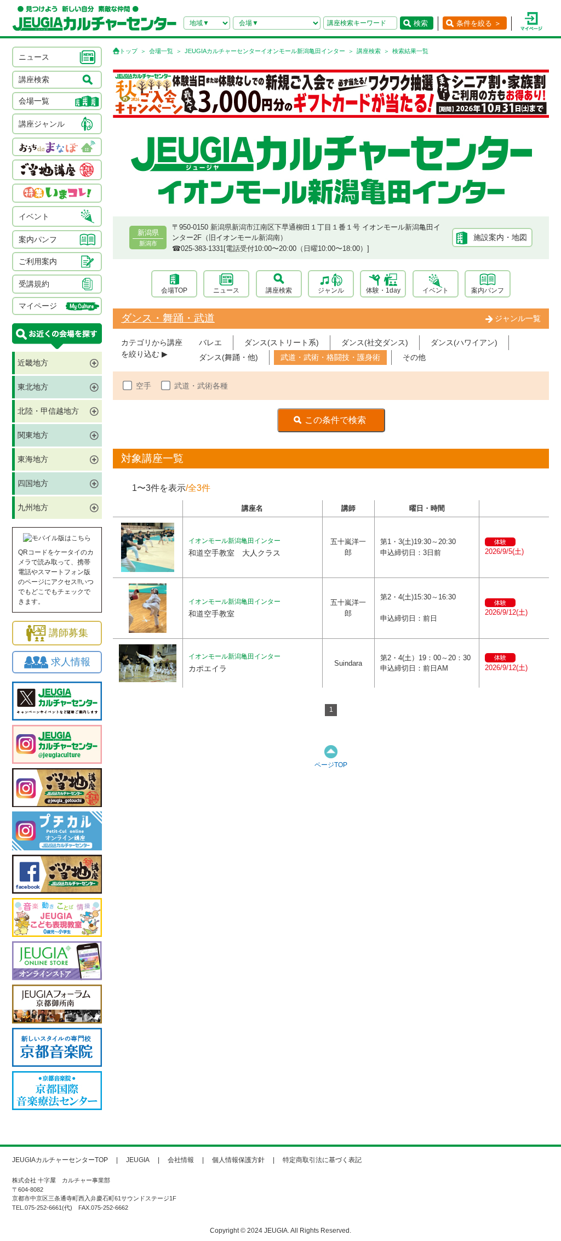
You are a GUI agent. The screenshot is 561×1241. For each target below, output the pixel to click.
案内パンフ (487, 290)
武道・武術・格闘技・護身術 (330, 357)
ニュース (226, 290)
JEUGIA (138, 1160)
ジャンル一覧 (518, 318)
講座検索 (369, 51)
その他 (414, 357)
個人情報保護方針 (238, 1160)
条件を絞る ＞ (478, 23)
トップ (128, 51)
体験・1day (383, 290)
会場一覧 (161, 51)
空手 (143, 385)
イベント (435, 290)
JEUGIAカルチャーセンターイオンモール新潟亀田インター (265, 51)
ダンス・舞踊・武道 (168, 318)
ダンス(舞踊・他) (228, 357)
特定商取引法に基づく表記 (322, 1160)
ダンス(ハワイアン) (464, 342)
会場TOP (174, 290)
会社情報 (181, 1160)
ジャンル (331, 290)
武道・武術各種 (201, 385)
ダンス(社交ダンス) (374, 342)
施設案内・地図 (500, 237)
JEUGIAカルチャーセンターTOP (60, 1160)
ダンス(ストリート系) (281, 342)
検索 (421, 23)
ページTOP (330, 765)
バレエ (210, 342)
